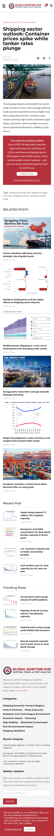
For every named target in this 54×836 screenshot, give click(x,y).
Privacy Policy (35, 807)
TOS (24, 807)
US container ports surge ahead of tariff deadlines (34, 598)
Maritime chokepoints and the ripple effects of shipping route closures (23, 301)
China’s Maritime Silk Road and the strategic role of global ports (22, 255)
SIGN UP (10, 801)
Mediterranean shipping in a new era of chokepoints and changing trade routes (25, 347)
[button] (38, 58)
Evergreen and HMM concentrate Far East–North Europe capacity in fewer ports (35, 533)
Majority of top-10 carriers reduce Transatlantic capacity (34, 613)
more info (21, 690)
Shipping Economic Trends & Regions (20, 22)
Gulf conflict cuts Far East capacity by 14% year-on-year (34, 568)
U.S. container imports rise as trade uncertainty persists (35, 551)
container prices (17, 192)
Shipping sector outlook (25, 195)
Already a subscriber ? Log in (27, 180)
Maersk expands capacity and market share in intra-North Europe (34, 644)
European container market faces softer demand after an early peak (25, 485)
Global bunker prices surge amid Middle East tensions (35, 629)
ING (29, 192)
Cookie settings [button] (13, 829)
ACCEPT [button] (29, 829)
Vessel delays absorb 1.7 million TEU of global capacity (33, 515)
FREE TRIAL (27, 173)
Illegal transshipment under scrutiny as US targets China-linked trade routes (26, 439)
